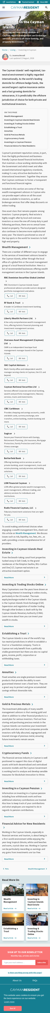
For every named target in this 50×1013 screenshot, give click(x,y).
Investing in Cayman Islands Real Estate (22, 120)
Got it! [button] (12, 1008)
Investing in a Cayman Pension (18, 142)
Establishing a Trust (13, 127)
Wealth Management (13, 116)
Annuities (8, 131)
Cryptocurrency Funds (14, 138)
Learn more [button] (9, 1002)
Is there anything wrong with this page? (25, 972)
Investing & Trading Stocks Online (19, 123)
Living (13, 50)
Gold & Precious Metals (14, 134)
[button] (3, 7)
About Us (17, 980)
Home (4, 50)
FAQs (34, 980)
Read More (9, 577)
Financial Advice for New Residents (19, 145)
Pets (5, 868)
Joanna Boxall (18, 55)
